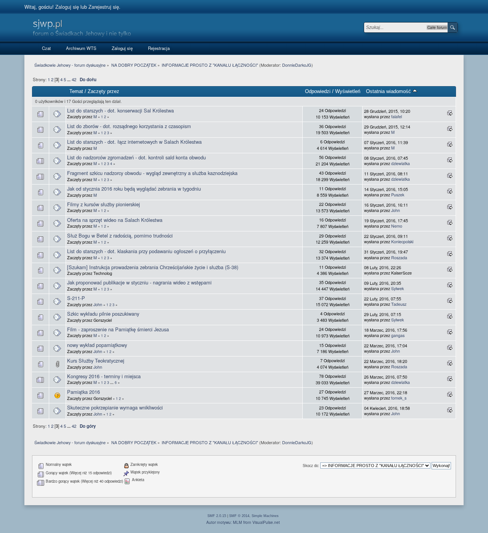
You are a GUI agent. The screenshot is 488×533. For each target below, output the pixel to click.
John (395, 210)
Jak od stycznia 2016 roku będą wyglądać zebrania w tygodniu (134, 188)
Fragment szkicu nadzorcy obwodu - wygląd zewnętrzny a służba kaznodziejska (152, 173)
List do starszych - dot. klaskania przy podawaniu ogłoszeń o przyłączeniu (146, 251)
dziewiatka (400, 163)
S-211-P (76, 298)
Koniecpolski (402, 241)
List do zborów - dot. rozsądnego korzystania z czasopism (129, 126)
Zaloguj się (67, 6)
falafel (396, 116)
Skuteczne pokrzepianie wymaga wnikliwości (115, 407)
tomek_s (398, 398)
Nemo (396, 226)
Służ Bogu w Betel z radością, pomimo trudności (120, 235)
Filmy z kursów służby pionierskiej (103, 204)
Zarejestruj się (103, 6)
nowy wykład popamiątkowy (97, 344)
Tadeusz (398, 304)
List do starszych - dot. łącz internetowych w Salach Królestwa (134, 141)
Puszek (397, 194)
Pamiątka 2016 (83, 391)
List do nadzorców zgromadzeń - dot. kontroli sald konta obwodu (136, 157)
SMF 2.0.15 (216, 516)
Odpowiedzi (318, 91)
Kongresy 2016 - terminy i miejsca (104, 376)
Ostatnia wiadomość (389, 91)
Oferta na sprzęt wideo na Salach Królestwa (114, 219)
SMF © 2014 (239, 516)
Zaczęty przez (103, 91)
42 (74, 79)
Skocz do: (311, 465)
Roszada (399, 257)
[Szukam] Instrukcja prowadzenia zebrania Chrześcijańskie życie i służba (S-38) (152, 267)
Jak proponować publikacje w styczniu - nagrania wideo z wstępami (139, 282)
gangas (398, 335)
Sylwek (397, 288)
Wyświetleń (347, 91)
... (69, 79)
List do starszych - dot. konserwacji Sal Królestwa (120, 110)
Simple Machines (265, 516)
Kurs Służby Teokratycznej (95, 360)
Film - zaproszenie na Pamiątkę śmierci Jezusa (118, 329)
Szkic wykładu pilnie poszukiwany (103, 313)
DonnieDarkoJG (296, 65)
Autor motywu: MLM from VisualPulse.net (243, 522)
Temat (76, 91)
